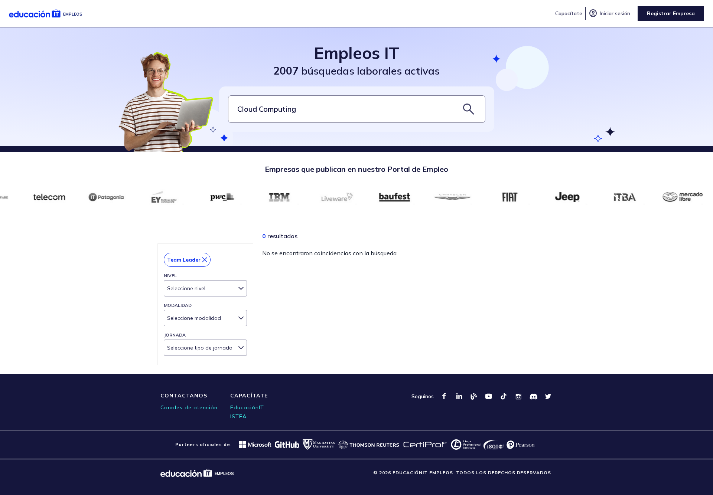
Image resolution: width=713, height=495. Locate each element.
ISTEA (238, 416)
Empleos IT (356, 53)
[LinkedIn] (459, 396)
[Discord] (533, 396)
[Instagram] (518, 396)
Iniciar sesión (609, 13)
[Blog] (473, 396)
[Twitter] (548, 396)
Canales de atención (189, 407)
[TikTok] (503, 396)
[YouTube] (488, 396)
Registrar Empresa (671, 13)
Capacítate (568, 13)
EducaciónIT (247, 407)
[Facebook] (444, 396)
